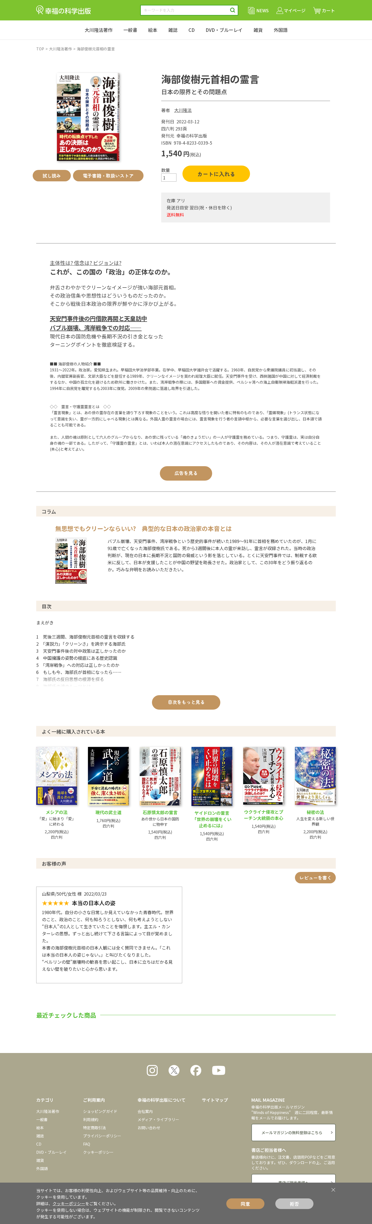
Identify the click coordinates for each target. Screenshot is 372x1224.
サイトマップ (215, 1100)
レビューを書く (315, 877)
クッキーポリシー (98, 1152)
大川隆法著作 (98, 29)
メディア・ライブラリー (158, 1119)
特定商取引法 (94, 1127)
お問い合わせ (149, 1127)
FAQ (86, 1144)
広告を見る (186, 472)
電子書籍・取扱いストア (108, 175)
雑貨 (258, 29)
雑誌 (173, 29)
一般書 (130, 29)
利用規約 (90, 1119)
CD (191, 29)
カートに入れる (216, 174)
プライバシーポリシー (102, 1135)
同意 (245, 1203)
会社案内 (145, 1111)
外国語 (281, 29)
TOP (40, 48)
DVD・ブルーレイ (224, 29)
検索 (232, 10)
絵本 (152, 29)
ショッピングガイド (100, 1111)
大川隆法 (183, 110)
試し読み (51, 175)
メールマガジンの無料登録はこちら (291, 1132)
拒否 (294, 1203)
